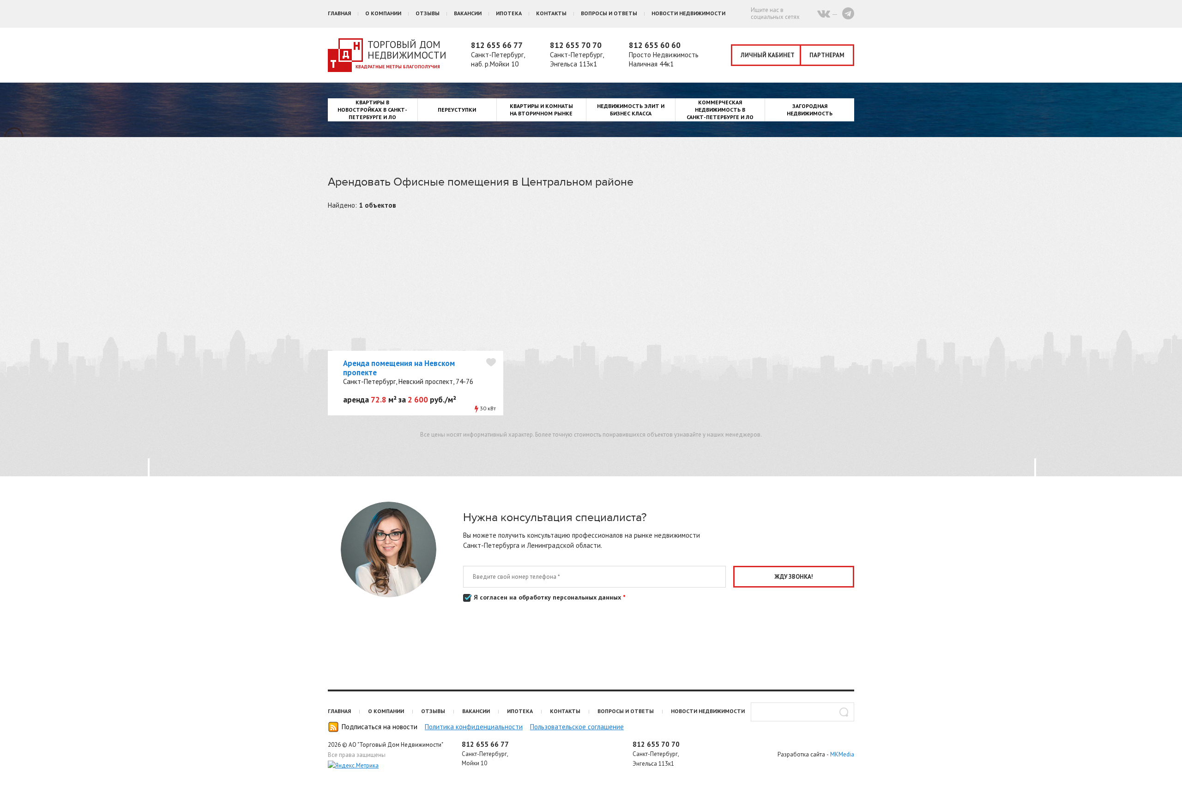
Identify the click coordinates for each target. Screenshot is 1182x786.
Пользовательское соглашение (577, 726)
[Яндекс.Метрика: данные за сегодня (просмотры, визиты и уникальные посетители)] (353, 766)
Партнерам (826, 55)
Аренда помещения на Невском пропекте (399, 368)
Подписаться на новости (379, 726)
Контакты (551, 13)
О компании (383, 13)
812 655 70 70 (576, 45)
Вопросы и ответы (609, 13)
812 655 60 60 (655, 45)
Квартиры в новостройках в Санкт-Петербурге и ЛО (372, 109)
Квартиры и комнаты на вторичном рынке (541, 109)
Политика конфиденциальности (474, 726)
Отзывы (428, 13)
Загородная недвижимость (809, 109)
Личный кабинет (768, 55)
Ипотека (509, 13)
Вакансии (468, 13)
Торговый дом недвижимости (407, 49)
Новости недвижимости (688, 13)
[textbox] (802, 711)
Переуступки (457, 109)
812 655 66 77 (497, 45)
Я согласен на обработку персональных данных (548, 597)
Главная (339, 13)
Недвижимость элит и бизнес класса (630, 109)
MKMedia (842, 754)
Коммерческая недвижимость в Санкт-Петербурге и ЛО (720, 109)
